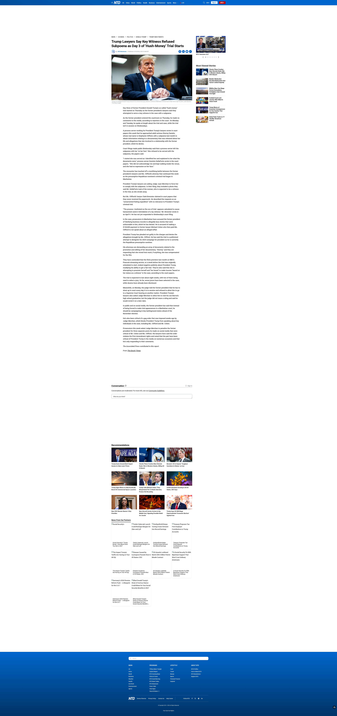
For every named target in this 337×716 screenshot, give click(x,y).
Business (131, 676)
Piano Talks (152, 686)
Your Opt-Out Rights (168, 710)
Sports (130, 688)
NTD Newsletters (196, 674)
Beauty (172, 674)
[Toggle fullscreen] (219, 50)
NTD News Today (154, 681)
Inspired (172, 681)
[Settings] (223, 50)
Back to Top (334, 707)
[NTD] (132, 698)
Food (171, 669)
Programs (153, 665)
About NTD (195, 665)
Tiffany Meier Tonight (155, 669)
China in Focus (153, 676)
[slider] (210, 48)
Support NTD (194, 676)
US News (121, 37)
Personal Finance (175, 679)
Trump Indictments (156, 37)
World (130, 674)
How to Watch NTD (196, 671)
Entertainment (133, 686)
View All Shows (153, 691)
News (113, 37)
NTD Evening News (154, 674)
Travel (172, 671)
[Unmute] (223, 46)
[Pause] (198, 50)
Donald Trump (141, 37)
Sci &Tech (131, 684)
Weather (131, 679)
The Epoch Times (134, 351)
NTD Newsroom (122, 51)
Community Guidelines (156, 391)
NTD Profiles (194, 669)
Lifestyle (173, 665)
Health (130, 681)
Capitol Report (153, 671)
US (129, 669)
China (130, 671)
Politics (130, 37)
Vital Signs (152, 688)
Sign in (214, 2)
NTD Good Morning (154, 679)
